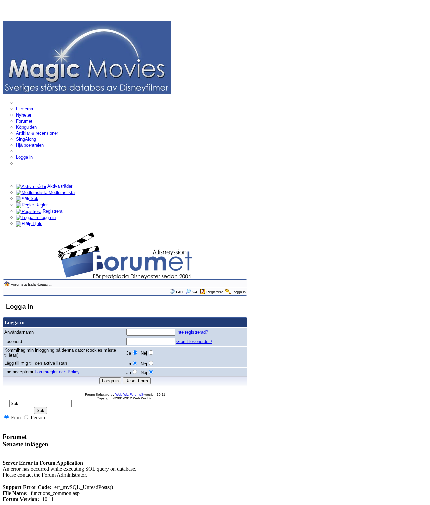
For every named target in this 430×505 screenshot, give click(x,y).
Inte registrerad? (192, 332)
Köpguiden (26, 127)
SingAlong (26, 139)
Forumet (24, 121)
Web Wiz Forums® (129, 394)
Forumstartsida (23, 284)
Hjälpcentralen (30, 145)
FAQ (179, 292)
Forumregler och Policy (57, 371)
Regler (41, 205)
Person (37, 417)
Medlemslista (61, 192)
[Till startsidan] (87, 57)
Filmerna (24, 108)
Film (15, 417)
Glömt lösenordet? (194, 341)
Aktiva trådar (59, 186)
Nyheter (23, 115)
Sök (33, 198)
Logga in (24, 157)
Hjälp (36, 223)
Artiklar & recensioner (37, 133)
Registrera (51, 211)
